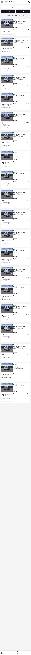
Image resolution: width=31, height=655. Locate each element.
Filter (24, 11)
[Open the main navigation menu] (2, 2)
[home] (9, 2)
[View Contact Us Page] (29, 2)
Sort (9, 11)
